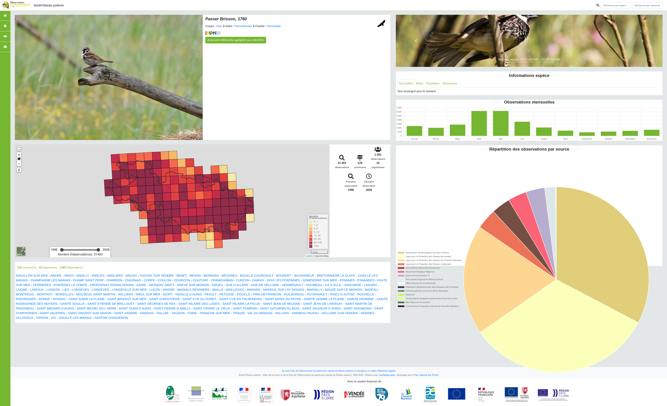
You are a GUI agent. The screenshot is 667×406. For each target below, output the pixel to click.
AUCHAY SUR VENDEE (157, 275)
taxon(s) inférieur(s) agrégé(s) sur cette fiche (236, 40)
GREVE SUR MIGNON (193, 285)
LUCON (154, 289)
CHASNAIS (133, 280)
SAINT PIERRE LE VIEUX (211, 308)
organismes (48, 267)
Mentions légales (387, 371)
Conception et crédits (366, 371)
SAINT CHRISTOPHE (164, 299)
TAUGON (178, 313)
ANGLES (98, 275)
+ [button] (19, 154)
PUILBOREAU (294, 294)
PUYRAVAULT (317, 294)
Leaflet (309, 255)
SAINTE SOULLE (72, 303)
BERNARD (211, 275)
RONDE (44, 299)
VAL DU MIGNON (260, 313)
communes (26, 267)
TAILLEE (162, 313)
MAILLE (217, 289)
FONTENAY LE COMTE (70, 285)
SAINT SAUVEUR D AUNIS (321, 308)
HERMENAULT (292, 285)
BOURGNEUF (304, 275)
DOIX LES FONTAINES (283, 280)
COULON (164, 280)
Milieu (419, 83)
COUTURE (200, 280)
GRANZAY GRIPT (161, 285)
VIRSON (42, 318)
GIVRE (141, 285)
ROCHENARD (26, 299)
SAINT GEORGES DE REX (156, 303)
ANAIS (69, 275)
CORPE (149, 280)
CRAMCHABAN (222, 280)
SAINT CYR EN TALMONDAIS (240, 299)
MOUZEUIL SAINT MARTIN (95, 294)
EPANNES (347, 280)
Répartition (433, 83)
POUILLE (243, 294)
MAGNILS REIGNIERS (193, 289)
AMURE (56, 275)
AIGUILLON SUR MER (32, 275)
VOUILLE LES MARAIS (75, 318)
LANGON (53, 289)
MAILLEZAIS (235, 289)
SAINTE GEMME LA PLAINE (324, 299)
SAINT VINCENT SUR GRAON (89, 313)
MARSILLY (314, 289)
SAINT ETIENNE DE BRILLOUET (110, 303)
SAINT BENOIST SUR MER (126, 299)
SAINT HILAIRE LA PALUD (241, 303)
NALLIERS (125, 294)
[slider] (62, 250)
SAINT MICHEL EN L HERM (96, 308)
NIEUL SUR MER (148, 294)
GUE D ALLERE (237, 285)
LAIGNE (21, 289)
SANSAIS (147, 313)
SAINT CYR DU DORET (199, 299)
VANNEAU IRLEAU (305, 313)
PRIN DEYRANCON (267, 294)
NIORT (168, 294)
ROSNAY (59, 299)
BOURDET (283, 275)
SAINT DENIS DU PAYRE (283, 299)
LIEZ (66, 289)
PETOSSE (226, 294)
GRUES (217, 285)
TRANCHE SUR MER (215, 313)
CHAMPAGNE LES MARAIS (50, 280)
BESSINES (229, 275)
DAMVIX (258, 280)
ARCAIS (131, 275)
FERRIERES (42, 285)
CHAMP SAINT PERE (88, 280)
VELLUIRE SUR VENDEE (340, 313)
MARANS (253, 289)
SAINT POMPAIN (245, 308)
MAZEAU (371, 289)
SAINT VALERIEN (52, 313)
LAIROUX (37, 289)
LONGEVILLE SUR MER (129, 289)
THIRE (192, 313)
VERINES (367, 313)
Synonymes (449, 83)
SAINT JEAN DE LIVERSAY (322, 303)
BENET (181, 275)
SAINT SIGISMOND (358, 308)
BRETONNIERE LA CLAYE (336, 275)
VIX (53, 318)
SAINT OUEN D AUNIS (135, 308)
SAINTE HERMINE (360, 299)
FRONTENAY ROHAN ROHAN (112, 285)
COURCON (182, 280)
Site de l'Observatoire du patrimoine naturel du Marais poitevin (322, 371)
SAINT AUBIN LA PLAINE (87, 299)
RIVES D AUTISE (342, 294)
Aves (219, 26)
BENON (195, 275)
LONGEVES (80, 289)
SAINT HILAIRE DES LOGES (199, 303)
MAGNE (169, 289)
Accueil (285, 371)
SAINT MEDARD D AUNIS (55, 308)
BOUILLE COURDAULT (256, 275)
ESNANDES (365, 280)
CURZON (242, 280)
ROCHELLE (365, 294)
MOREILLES (64, 294)
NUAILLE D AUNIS (188, 294)
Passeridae (274, 26)
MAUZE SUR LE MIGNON (343, 289)
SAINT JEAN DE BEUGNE (281, 303)
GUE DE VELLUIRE (265, 285)
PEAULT (211, 294)
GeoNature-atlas (387, 375)
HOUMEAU (314, 285)
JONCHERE (352, 285)
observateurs (71, 267)
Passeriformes (243, 26)
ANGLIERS (115, 275)
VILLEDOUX (24, 318)
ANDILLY (82, 275)
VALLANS (282, 313)
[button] (19, 159)
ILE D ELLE (333, 285)
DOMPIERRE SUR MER (320, 280)
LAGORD (370, 285)
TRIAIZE (239, 313)
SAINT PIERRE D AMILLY (172, 308)
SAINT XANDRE (125, 313)
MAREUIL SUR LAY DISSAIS (283, 289)
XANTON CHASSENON (111, 318)
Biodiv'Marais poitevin (49, 5)
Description (406, 83)
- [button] (19, 163)
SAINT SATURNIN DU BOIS (279, 308)
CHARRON (114, 280)
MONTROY (45, 294)
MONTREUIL (25, 294)
